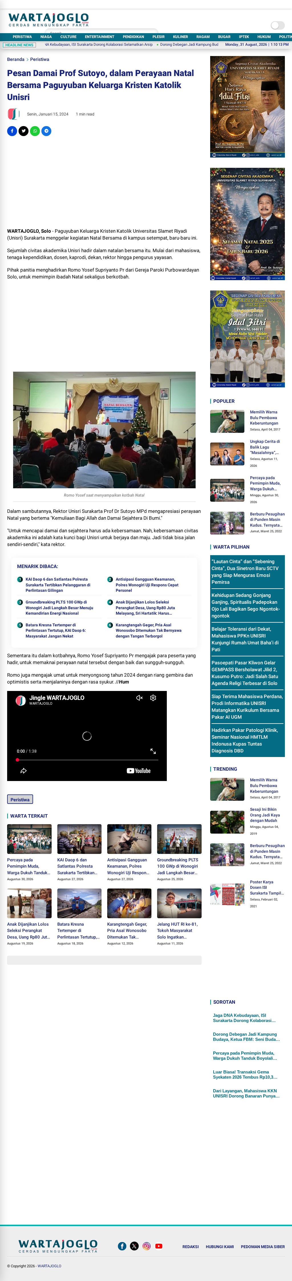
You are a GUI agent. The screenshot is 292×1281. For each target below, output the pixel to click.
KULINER (180, 37)
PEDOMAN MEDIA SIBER (263, 1246)
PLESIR (159, 37)
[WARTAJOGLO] (48, 25)
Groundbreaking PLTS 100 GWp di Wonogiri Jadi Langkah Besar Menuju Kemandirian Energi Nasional (59, 607)
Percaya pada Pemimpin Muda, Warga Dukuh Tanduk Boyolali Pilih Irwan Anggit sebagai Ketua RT (27, 866)
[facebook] (12, 131)
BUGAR (224, 37)
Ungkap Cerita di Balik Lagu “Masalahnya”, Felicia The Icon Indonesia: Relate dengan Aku (266, 447)
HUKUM (264, 37)
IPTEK (244, 37)
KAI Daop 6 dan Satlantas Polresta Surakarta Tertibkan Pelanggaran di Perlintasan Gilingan (58, 585)
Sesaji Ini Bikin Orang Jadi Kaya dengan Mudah (265, 815)
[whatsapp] (35, 131)
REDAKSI (190, 1246)
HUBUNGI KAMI (220, 1246)
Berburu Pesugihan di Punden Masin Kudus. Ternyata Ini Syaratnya (267, 520)
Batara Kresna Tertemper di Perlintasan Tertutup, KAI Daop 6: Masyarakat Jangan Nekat (56, 630)
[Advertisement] (104, 182)
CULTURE (68, 37)
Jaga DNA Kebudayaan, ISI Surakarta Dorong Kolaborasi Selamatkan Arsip (242, 1018)
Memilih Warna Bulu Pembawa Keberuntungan (264, 417)
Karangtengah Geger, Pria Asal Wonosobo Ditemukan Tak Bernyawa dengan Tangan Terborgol (149, 630)
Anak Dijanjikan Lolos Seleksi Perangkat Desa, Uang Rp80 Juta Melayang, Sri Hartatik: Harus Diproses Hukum (145, 608)
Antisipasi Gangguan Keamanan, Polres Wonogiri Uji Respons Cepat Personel (147, 585)
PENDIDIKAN (133, 37)
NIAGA (46, 37)
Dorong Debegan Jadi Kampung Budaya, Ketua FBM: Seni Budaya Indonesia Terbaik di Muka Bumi (200, 44)
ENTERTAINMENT (99, 37)
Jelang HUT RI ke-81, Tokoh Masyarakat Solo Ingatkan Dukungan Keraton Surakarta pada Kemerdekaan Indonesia (177, 931)
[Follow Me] (134, 1250)
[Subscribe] (159, 1250)
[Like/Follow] (122, 1250)
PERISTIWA (22, 37)
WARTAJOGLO (49, 1266)
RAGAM (203, 37)
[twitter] (24, 131)
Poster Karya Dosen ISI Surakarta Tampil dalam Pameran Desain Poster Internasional (265, 888)
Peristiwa (39, 59)
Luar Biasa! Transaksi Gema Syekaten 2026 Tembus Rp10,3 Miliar (243, 1074)
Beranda (16, 59)
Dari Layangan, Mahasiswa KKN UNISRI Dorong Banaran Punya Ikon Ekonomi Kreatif (245, 1093)
